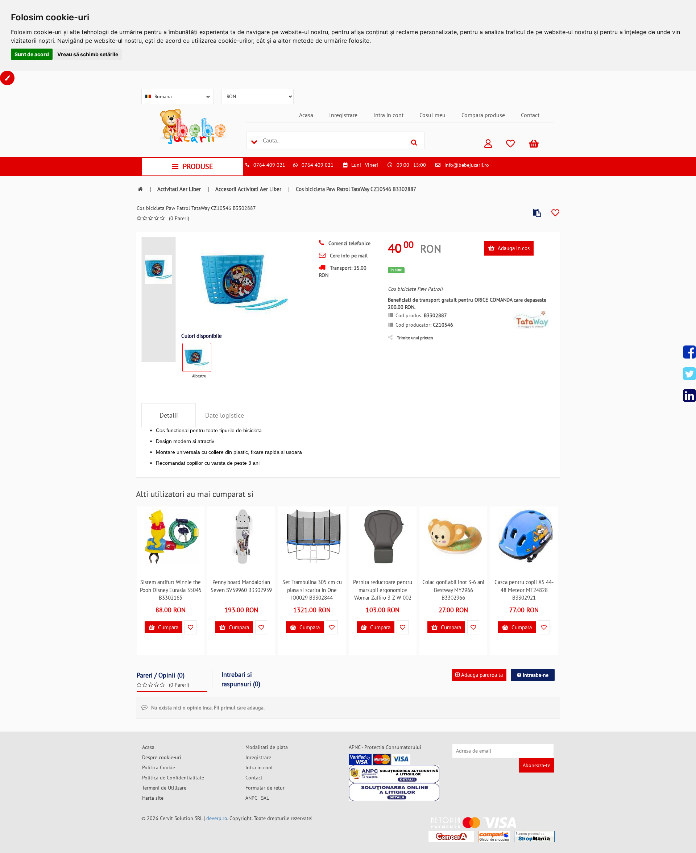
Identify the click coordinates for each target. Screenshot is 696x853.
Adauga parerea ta (481, 674)
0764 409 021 (269, 165)
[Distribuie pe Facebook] (689, 352)
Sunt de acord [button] (31, 54)
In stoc (396, 269)
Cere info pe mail (348, 255)
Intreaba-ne (534, 675)
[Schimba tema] (7, 78)
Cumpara (167, 627)
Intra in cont (388, 115)
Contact (530, 115)
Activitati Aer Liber (179, 189)
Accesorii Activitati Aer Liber (248, 189)
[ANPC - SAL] (394, 774)
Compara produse (483, 115)
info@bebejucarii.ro (466, 165)
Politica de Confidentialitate (173, 777)
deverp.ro (216, 818)
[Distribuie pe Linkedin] (689, 395)
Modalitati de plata (266, 747)
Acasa (306, 115)
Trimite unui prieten (415, 337)
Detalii (169, 415)
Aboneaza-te (536, 765)
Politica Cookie (158, 767)
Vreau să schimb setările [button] (87, 54)
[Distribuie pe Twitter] (689, 374)
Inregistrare (343, 115)
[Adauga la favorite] (555, 213)
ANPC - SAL (257, 798)
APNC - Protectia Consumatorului (385, 747)
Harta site (152, 798)
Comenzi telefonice (348, 243)
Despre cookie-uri (161, 757)
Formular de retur (265, 787)
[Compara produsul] (537, 213)
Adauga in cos (513, 248)
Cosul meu (432, 115)
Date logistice (224, 415)
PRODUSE (198, 166)
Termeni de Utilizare (164, 787)
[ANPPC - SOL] (394, 792)
